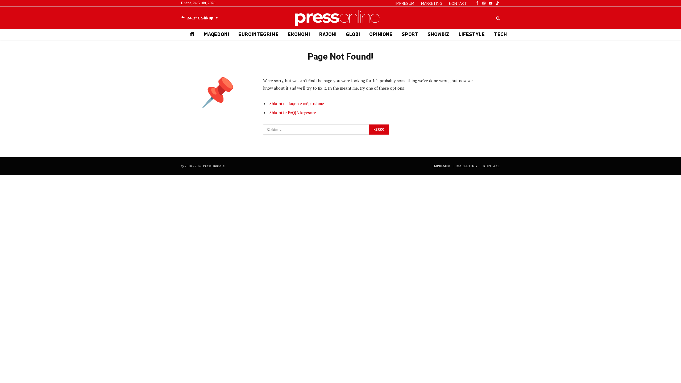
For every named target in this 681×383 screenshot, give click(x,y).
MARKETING (431, 3)
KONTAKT (458, 3)
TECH (500, 34)
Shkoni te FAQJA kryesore (292, 112)
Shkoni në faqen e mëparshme (296, 103)
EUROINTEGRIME (258, 34)
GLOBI (353, 34)
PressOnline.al (214, 166)
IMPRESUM (405, 3)
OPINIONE (381, 34)
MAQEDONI (216, 34)
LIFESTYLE (472, 34)
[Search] (497, 18)
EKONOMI (299, 34)
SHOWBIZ (438, 34)
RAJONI (328, 34)
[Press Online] (340, 18)
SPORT (410, 34)
